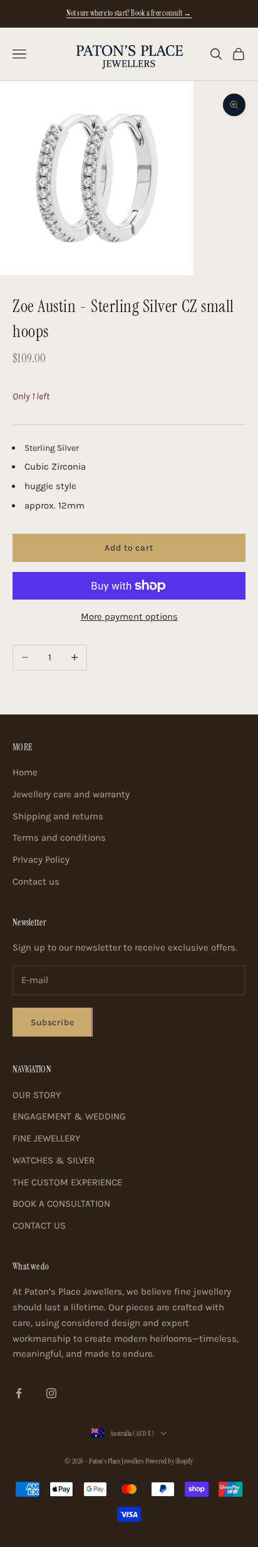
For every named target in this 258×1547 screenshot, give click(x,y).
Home (25, 772)
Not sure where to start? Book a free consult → (128, 13)
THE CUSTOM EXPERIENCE (67, 1182)
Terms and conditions (59, 837)
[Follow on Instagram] (51, 1393)
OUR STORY (37, 1095)
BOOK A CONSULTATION (61, 1203)
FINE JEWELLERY (46, 1138)
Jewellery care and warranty (71, 794)
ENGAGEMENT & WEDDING (69, 1116)
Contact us (36, 881)
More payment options (129, 616)
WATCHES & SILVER (54, 1160)
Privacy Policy (41, 859)
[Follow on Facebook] (19, 1393)
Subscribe (53, 1022)
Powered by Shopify (169, 1461)
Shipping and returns (58, 816)
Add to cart (129, 547)
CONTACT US (39, 1225)
